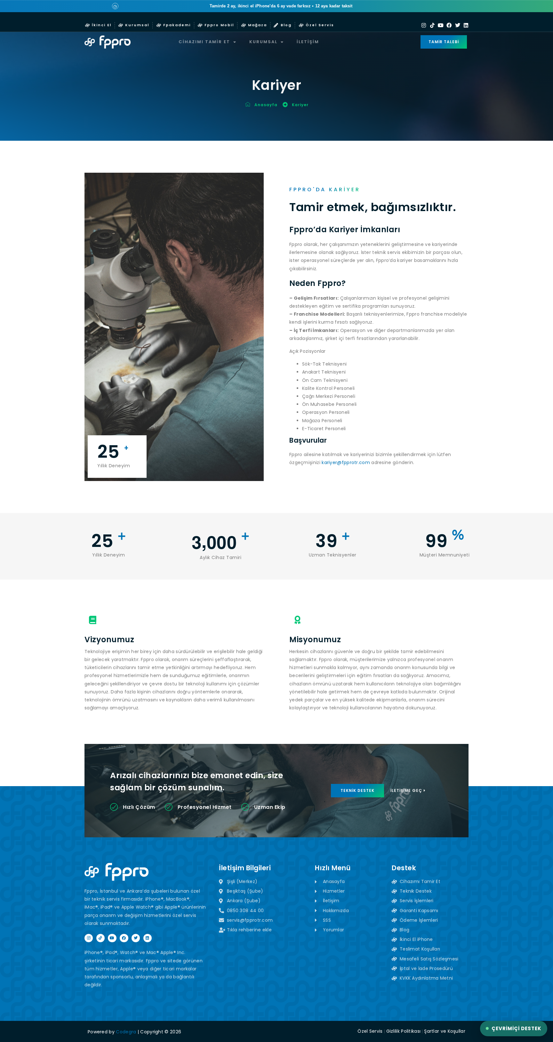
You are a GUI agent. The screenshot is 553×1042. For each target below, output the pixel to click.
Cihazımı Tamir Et (204, 42)
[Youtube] (440, 25)
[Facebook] (449, 25)
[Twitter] (457, 25)
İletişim (308, 42)
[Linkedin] (466, 25)
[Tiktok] (432, 25)
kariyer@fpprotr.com (346, 462)
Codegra (126, 1032)
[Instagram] (423, 25)
